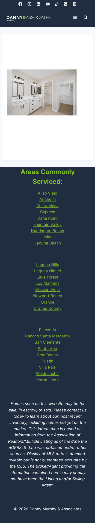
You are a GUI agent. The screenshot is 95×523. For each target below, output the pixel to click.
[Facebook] (20, 4)
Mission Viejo (47, 289)
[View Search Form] (85, 17)
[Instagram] (29, 4)
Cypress (47, 212)
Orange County (48, 308)
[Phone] (65, 4)
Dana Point (47, 218)
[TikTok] (56, 4)
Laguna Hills (47, 264)
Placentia (47, 330)
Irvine (48, 237)
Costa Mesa (47, 205)
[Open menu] (75, 17)
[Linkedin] (38, 4)
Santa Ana (47, 348)
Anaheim (47, 199)
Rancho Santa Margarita (47, 336)
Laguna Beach (47, 243)
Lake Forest (47, 277)
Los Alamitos (47, 283)
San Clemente (48, 342)
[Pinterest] (74, 4)
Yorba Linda (47, 380)
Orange (47, 302)
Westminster (47, 373)
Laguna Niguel (47, 271)
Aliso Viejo (47, 193)
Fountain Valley (47, 224)
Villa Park (47, 367)
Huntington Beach (47, 230)
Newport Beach (47, 295)
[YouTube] (47, 4)
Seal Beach (47, 355)
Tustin (47, 361)
